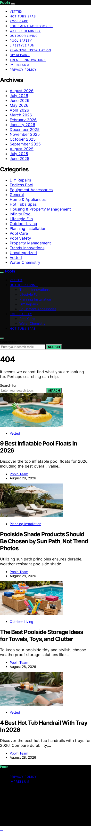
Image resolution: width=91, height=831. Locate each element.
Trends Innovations (28, 60)
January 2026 (22, 124)
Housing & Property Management (40, 209)
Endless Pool (21, 184)
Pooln (5, 2)
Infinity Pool (21, 214)
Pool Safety (21, 40)
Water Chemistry (25, 31)
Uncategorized (23, 252)
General (17, 194)
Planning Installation (30, 50)
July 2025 (19, 153)
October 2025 (23, 139)
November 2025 (25, 134)
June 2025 (19, 158)
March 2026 (21, 115)
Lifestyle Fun (22, 45)
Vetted (16, 11)
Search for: (8, 342)
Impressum (19, 65)
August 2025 (21, 148)
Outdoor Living (24, 36)
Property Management (30, 243)
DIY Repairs (20, 55)
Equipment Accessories (31, 26)
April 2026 (19, 110)
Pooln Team (19, 474)
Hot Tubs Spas (23, 16)
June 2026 (19, 100)
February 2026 (23, 119)
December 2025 (25, 129)
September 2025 (25, 144)
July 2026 (19, 95)
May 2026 (19, 105)
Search (54, 347)
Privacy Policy (23, 69)
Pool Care (19, 21)
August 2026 (21, 90)
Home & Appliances (28, 199)
